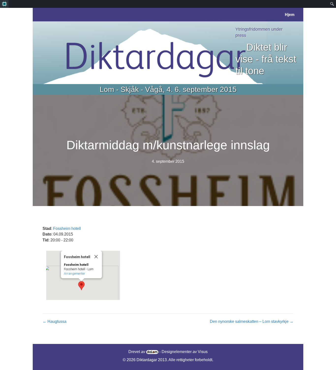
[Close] (96, 257)
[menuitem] (4, 4)
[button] (81, 285)
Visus (203, 352)
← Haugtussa (54, 321)
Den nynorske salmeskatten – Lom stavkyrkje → (251, 321)
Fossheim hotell (67, 228)
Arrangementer (74, 273)
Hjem (289, 15)
